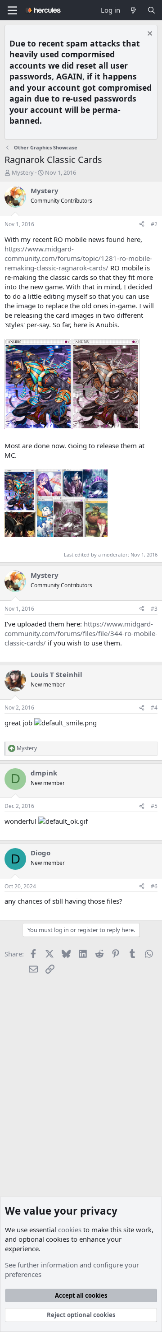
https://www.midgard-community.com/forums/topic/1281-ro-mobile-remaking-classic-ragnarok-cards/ (78, 258)
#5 (154, 806)
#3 (154, 609)
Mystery (23, 172)
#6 (154, 886)
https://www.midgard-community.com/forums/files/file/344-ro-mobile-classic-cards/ (81, 633)
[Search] (151, 10)
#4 (154, 707)
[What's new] (133, 10)
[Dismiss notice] (149, 34)
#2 (154, 224)
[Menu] (12, 10)
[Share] (142, 224)
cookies (69, 1229)
